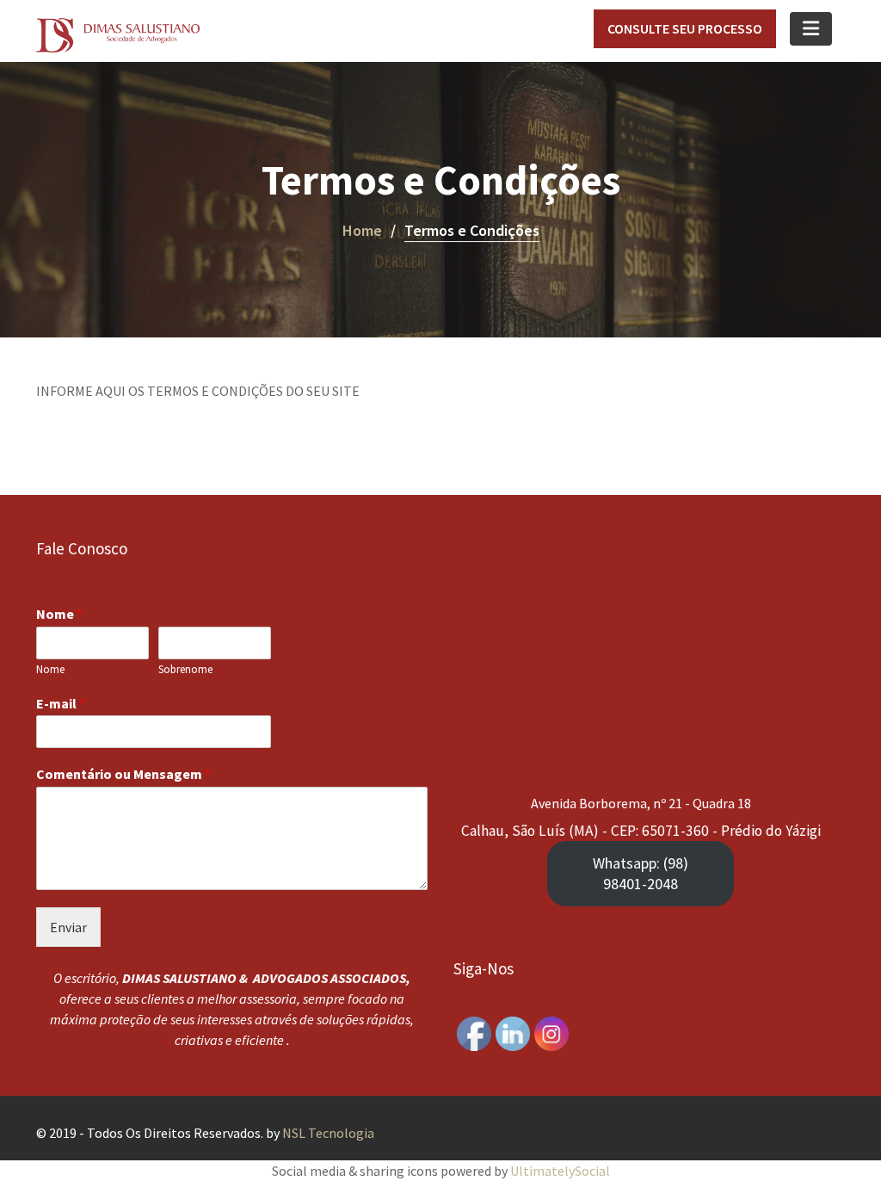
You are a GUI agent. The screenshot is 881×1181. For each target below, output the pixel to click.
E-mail (60, 703)
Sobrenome (185, 670)
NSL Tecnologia (328, 1132)
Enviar (68, 927)
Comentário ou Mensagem (123, 773)
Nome (59, 613)
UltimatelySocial (560, 1170)
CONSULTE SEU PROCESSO (684, 28)
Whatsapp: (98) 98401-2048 (640, 873)
